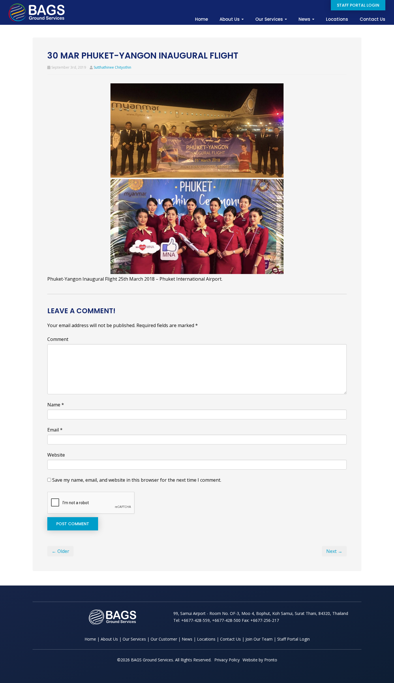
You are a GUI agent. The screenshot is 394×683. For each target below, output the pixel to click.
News (305, 19)
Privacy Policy (227, 660)
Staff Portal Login (358, 5)
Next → (334, 551)
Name (55, 404)
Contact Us (372, 19)
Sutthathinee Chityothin (112, 67)
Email (55, 430)
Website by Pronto (260, 660)
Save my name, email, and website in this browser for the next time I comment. (136, 480)
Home (201, 19)
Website (56, 455)
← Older (60, 551)
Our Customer (164, 639)
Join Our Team (259, 639)
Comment (57, 339)
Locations (337, 19)
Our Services (269, 19)
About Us (230, 19)
